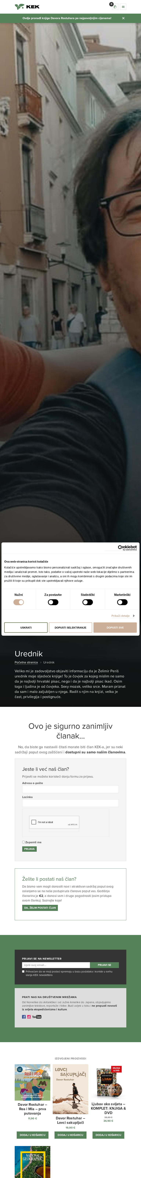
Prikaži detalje (120, 615)
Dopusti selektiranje (70, 627)
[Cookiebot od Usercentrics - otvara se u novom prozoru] (121, 548)
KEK (27, 7)
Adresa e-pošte (32, 783)
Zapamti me (33, 842)
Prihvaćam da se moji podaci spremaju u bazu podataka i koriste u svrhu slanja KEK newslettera (69, 973)
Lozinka (27, 797)
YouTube (36, 1017)
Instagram (29, 1017)
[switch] (53, 602)
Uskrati (26, 627)
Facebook (24, 1017)
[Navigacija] (123, 7)
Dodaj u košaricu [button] (32, 1135)
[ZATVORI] (123, 18)
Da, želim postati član (40, 907)
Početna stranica (26, 662)
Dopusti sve (115, 627)
